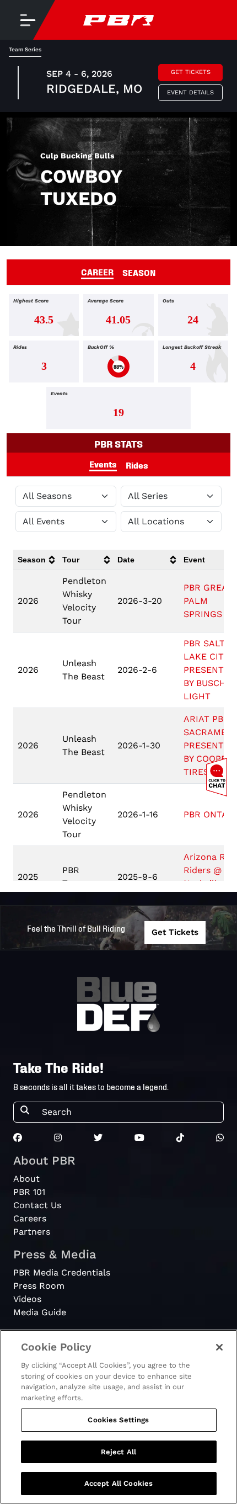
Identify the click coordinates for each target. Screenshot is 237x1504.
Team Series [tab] (25, 49)
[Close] (219, 1347)
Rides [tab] (137, 464)
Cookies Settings (118, 1420)
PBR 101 (29, 1192)
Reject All (118, 1452)
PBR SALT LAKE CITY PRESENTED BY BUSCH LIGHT (210, 669)
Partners (31, 1231)
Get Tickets (191, 72)
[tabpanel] (118, 363)
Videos (27, 1299)
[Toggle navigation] (27, 20)
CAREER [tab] (97, 271)
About (26, 1178)
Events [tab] (103, 463)
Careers (29, 1218)
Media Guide (39, 1312)
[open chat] (219, 777)
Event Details (190, 92)
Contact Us (37, 1205)
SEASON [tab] (139, 272)
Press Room (38, 1285)
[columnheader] (35, 560)
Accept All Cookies (118, 1483)
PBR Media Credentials (61, 1272)
